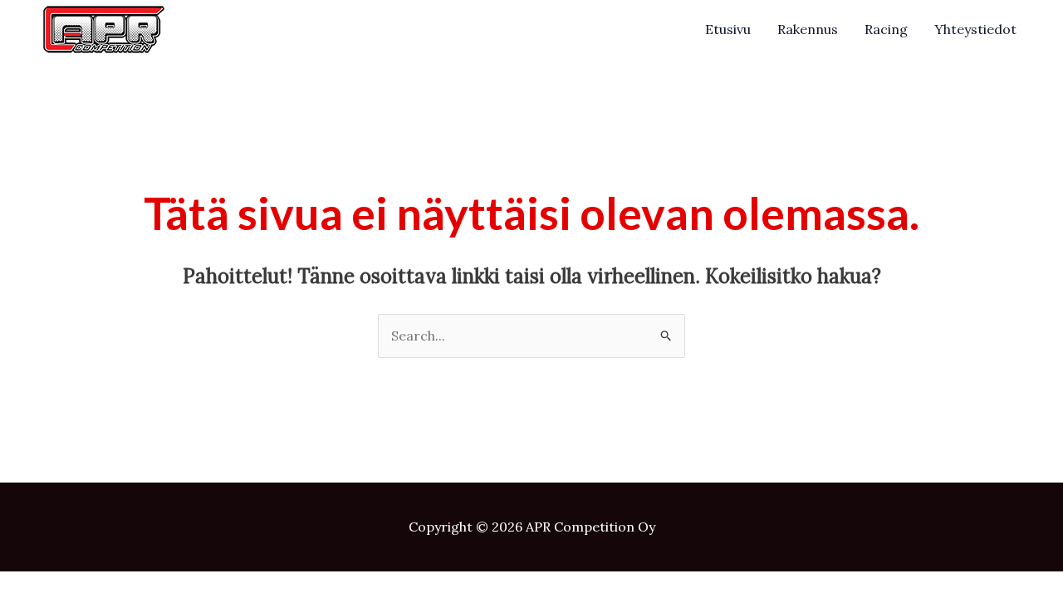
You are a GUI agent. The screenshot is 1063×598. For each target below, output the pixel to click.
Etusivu (728, 29)
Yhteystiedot (975, 29)
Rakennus (807, 29)
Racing (886, 29)
